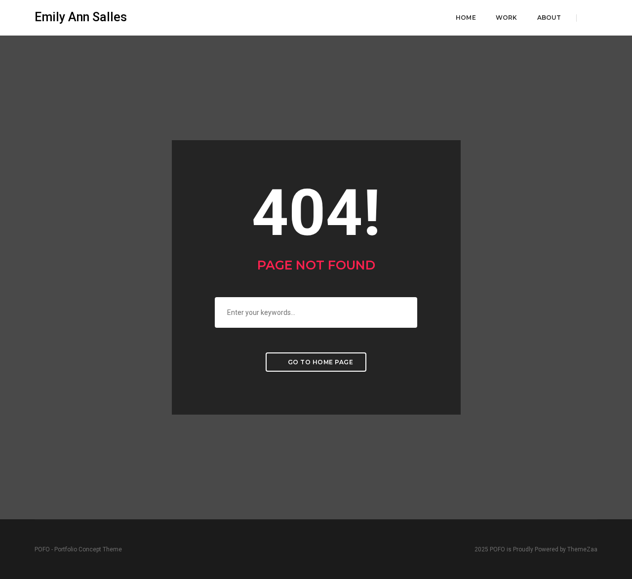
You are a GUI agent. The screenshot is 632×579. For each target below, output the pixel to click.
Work (506, 17)
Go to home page (319, 362)
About (549, 17)
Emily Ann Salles (81, 17)
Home (466, 17)
